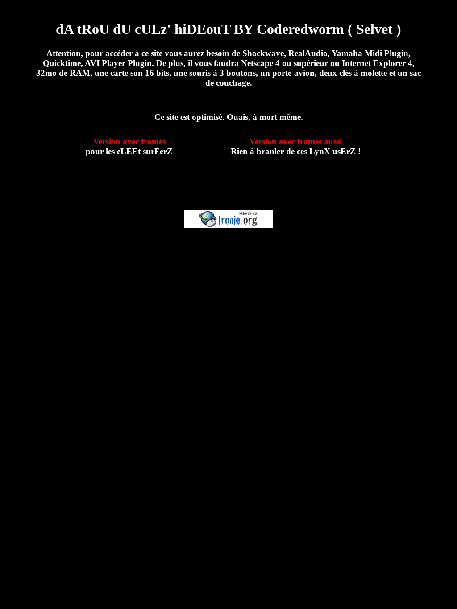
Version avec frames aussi (295, 141)
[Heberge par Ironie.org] (228, 226)
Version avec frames (129, 141)
